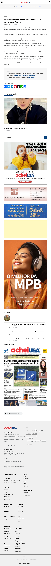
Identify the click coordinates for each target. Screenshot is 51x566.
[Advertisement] (25, 229)
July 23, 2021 (31, 77)
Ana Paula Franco (7, 528)
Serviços (5, 514)
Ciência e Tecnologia (28, 486)
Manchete (11, 451)
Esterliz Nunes (7, 545)
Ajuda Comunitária (7, 496)
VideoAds (20, 504)
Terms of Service (31, 559)
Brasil (25, 483)
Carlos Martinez (7, 533)
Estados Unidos (7, 464)
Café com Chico (7, 499)
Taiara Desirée (18, 549)
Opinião (16, 540)
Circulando (6, 536)
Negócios (6, 492)
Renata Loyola (17, 546)
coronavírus (29, 444)
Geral (9, 6)
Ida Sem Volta (6, 550)
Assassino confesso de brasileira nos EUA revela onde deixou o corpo (28, 317)
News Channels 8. (12, 36)
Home (5, 6)
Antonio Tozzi (6, 530)
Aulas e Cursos (21, 518)
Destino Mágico (7, 541)
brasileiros (29, 433)
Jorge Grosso (17, 531)
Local (13, 6)
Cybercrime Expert (7, 538)
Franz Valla (6, 546)
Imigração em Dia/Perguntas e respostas (12, 480)
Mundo (25, 481)
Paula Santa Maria (18, 541)
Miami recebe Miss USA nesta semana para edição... (16, 128)
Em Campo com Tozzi (8, 494)
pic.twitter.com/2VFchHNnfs (28, 75)
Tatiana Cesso (18, 551)
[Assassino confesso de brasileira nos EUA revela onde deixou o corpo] (7, 318)
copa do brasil (30, 438)
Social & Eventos (27, 495)
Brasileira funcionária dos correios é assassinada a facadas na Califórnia (29, 338)
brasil (42, 430)
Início (15, 559)
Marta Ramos (17, 538)
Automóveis (6, 506)
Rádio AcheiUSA (7, 497)
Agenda (25, 494)
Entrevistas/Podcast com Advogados (11, 482)
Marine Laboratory (17, 39)
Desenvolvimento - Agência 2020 (25, 563)
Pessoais (6, 518)
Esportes (25, 485)
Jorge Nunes (17, 533)
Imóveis (5, 508)
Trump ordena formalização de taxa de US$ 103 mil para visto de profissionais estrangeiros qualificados (14, 455)
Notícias (5, 483)
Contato (35, 559)
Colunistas (7, 526)
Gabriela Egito (6, 548)
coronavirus (43, 441)
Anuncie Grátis (19, 559)
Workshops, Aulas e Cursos (9, 516)
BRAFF (37, 430)
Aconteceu (26, 492)
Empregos (6, 509)
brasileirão (35, 433)
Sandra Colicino (18, 548)
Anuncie (5, 519)
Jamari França (17, 530)
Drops (5, 543)
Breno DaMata (7, 531)
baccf (28, 430)
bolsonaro (33, 430)
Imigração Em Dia (18, 528)
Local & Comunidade (10, 474)
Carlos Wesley (6, 535)
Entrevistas (6, 491)
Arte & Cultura (28, 490)
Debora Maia (8, 24)
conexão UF (40, 436)
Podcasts (6, 487)
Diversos (19, 516)
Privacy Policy (25, 559)
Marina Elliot (17, 536)
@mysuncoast (17, 75)
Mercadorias (6, 511)
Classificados (8, 504)
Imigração (6, 451)
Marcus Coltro (17, 535)
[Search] (49, 2)
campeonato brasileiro (31, 436)
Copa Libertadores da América (33, 441)
